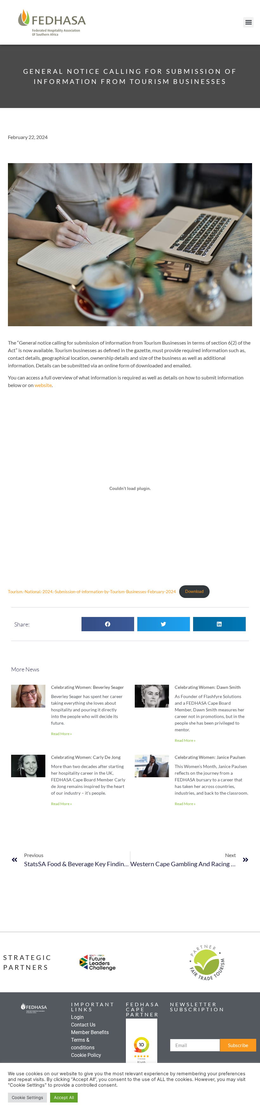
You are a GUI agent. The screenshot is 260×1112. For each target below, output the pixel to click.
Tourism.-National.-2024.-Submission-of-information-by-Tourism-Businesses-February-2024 (92, 591)
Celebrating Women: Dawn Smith (208, 687)
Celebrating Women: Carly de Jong (85, 757)
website (43, 385)
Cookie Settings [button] (27, 1097)
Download (194, 591)
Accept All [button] (64, 1097)
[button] (248, 22)
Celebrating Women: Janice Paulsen (210, 757)
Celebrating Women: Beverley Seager (87, 687)
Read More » (61, 733)
